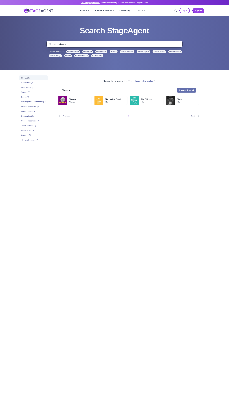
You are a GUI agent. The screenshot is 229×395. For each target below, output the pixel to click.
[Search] (175, 10)
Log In (184, 11)
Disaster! (72, 99)
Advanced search (186, 90)
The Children (146, 99)
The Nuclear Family (113, 99)
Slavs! (179, 99)
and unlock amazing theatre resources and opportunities (114, 3)
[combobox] (114, 44)
